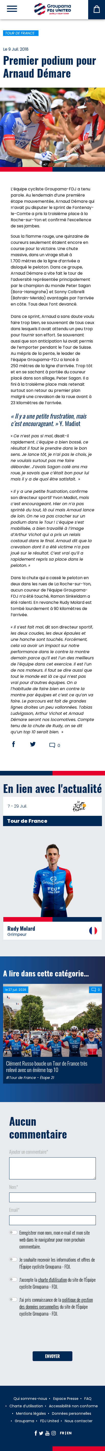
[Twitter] (41, 1433)
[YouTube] (47, 1433)
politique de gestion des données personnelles (56, 1303)
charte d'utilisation (52, 1279)
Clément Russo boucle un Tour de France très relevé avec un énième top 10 (46, 1066)
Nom (13, 1187)
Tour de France (19, 33)
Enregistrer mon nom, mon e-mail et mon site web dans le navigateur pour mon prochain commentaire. (54, 1239)
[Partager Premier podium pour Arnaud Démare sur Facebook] (18, 744)
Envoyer (52, 1356)
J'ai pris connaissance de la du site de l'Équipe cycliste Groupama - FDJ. (56, 1306)
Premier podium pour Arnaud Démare (49, 66)
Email (14, 1209)
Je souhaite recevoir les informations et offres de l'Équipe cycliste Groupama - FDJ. (57, 1263)
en (69, 1433)
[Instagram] (53, 1433)
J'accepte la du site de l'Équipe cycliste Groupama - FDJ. (57, 1283)
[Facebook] (36, 1433)
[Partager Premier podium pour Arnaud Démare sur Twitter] (37, 744)
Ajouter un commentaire (28, 1151)
